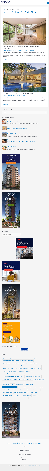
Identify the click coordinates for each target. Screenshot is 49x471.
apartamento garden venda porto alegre (24, 360)
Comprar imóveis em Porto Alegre (10, 379)
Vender (20, 442)
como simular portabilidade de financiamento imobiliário (14, 373)
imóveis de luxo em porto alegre (9, 387)
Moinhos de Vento (36, 389)
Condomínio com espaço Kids (8, 381)
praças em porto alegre (7, 395)
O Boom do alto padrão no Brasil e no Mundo (18, 94)
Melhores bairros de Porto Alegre (10, 389)
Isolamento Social (33, 387)
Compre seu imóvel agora (39, 379)
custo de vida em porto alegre (32, 381)
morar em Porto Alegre (7, 392)
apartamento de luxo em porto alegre (28, 358)
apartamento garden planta (8, 360)
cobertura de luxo (30, 371)
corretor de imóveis (20, 381)
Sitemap (37, 443)
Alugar (17, 442)
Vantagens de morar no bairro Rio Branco (10, 397)
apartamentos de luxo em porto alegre (29, 363)
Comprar (14, 442)
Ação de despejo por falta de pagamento (33, 365)
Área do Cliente (27, 443)
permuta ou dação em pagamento (21, 392)
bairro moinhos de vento (8, 368)
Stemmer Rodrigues (27, 395)
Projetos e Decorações (11, 146)
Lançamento (41, 387)
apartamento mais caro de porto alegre (11, 363)
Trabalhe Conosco (10, 443)
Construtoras (34, 442)
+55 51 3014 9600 (24, 448)
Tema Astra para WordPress (34, 465)
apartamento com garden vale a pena (10, 358)
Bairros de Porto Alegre (11, 133)
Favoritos (23, 442)
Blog (26, 442)
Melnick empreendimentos (25, 389)
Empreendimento (6, 384)
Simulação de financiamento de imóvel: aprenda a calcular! (18, 121)
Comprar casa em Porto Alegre (33, 376)
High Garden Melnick (20, 384)
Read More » (5, 59)
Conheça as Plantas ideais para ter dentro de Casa (17, 147)
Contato (15, 443)
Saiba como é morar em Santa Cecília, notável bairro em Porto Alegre (20, 134)
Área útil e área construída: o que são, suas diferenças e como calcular (21, 141)
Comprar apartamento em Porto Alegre (13, 376)
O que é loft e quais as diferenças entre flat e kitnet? (17, 128)
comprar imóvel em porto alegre (25, 379)
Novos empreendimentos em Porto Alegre (20, 50)
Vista (30, 397)
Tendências (35, 395)
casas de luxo (21, 371)
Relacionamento (20, 443)
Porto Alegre (34, 392)
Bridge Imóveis (12, 371)
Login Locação (32, 443)
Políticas (40, 443)
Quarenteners (17, 395)
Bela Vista (5, 371)
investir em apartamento (23, 387)
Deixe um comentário (7, 50)
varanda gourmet (23, 397)
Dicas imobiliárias (15, 95)
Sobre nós (29, 442)
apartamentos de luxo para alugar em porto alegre (13, 365)
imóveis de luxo (29, 384)
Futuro (12, 384)
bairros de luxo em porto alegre (21, 368)
